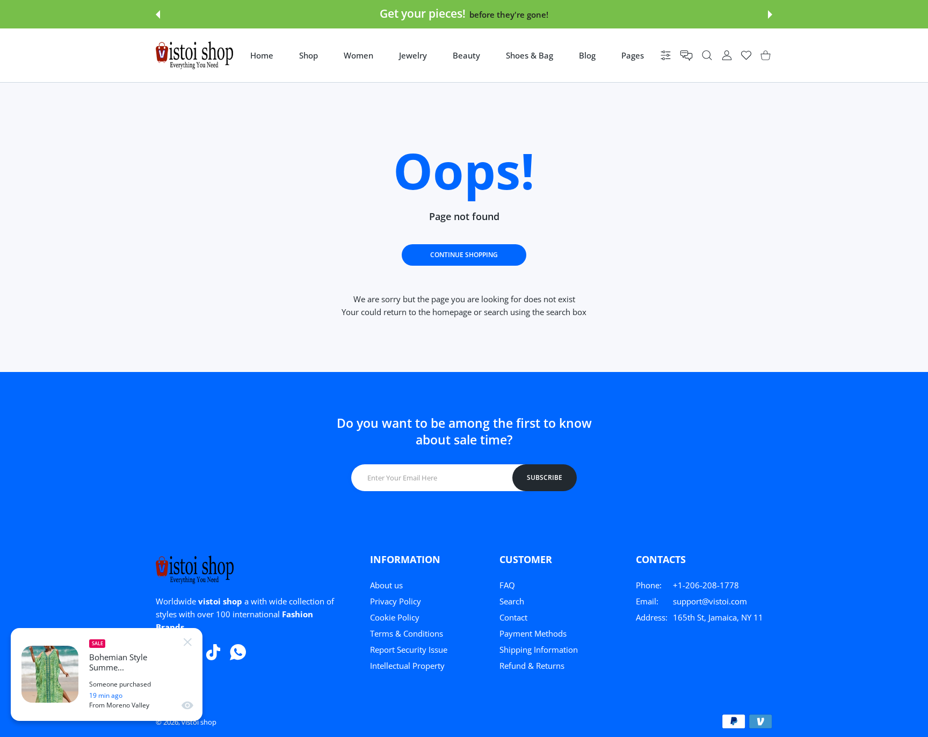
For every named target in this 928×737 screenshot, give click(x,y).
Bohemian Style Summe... (118, 662)
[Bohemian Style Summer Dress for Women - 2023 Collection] (49, 674)
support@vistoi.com (710, 601)
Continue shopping (464, 254)
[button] (158, 14)
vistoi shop (199, 722)
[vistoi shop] (194, 55)
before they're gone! (508, 14)
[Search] (707, 55)
